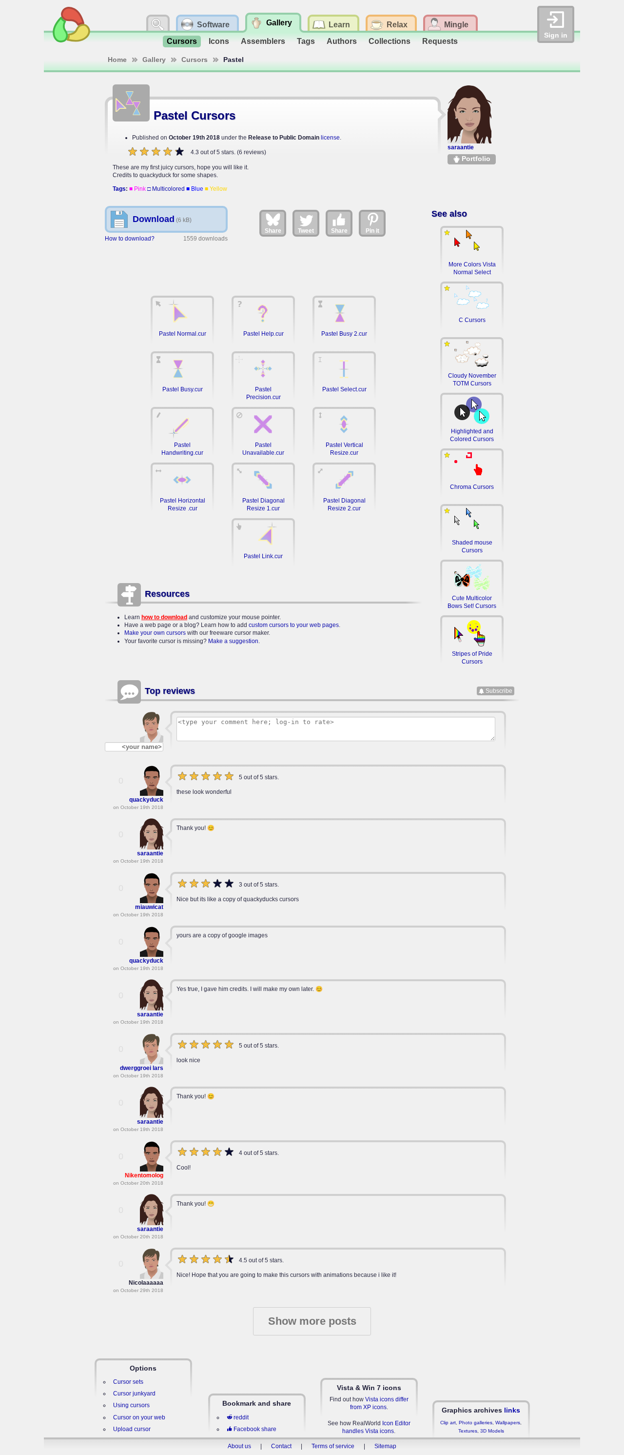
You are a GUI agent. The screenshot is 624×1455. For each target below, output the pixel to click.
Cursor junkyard (134, 1393)
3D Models (492, 1431)
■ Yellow (216, 188)
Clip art (448, 1422)
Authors (342, 41)
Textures (467, 1431)
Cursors (182, 41)
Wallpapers (507, 1422)
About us (239, 1446)
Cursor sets (128, 1381)
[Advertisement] (263, 264)
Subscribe (499, 690)
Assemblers (263, 41)
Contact (281, 1446)
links (512, 1410)
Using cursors (131, 1405)
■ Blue (194, 188)
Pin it (372, 230)
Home (117, 59)
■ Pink (137, 188)
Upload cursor (132, 1429)
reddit (241, 1417)
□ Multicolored (166, 188)
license (330, 137)
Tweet (306, 230)
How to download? (130, 238)
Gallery (154, 59)
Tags (306, 41)
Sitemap (385, 1446)
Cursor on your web (139, 1417)
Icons (219, 41)
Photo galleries (475, 1422)
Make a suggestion (233, 641)
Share (273, 230)
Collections (389, 41)
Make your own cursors (155, 632)
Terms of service (333, 1446)
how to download (164, 617)
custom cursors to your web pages (294, 625)
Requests (440, 41)
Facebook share (255, 1429)
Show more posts (312, 1321)
